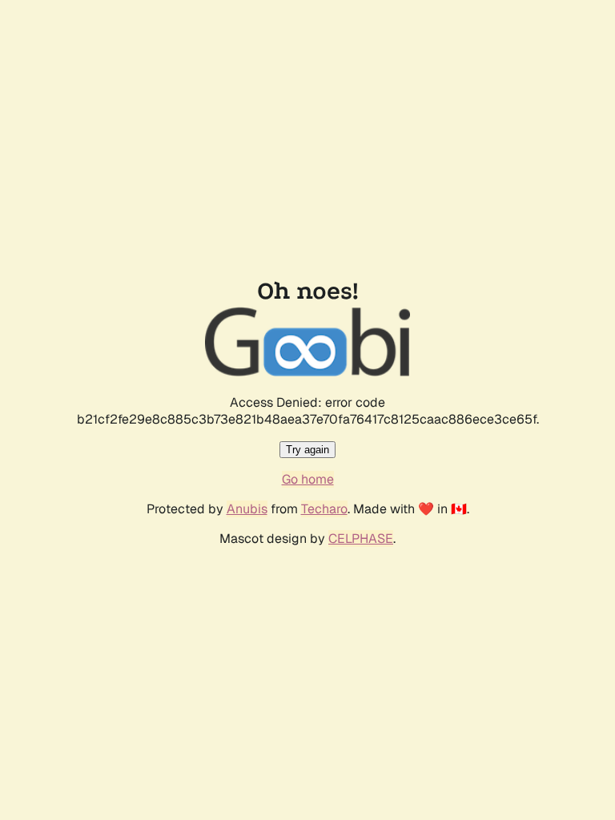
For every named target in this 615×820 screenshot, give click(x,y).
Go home (308, 479)
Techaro (324, 508)
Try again (307, 450)
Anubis (247, 508)
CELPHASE (360, 538)
